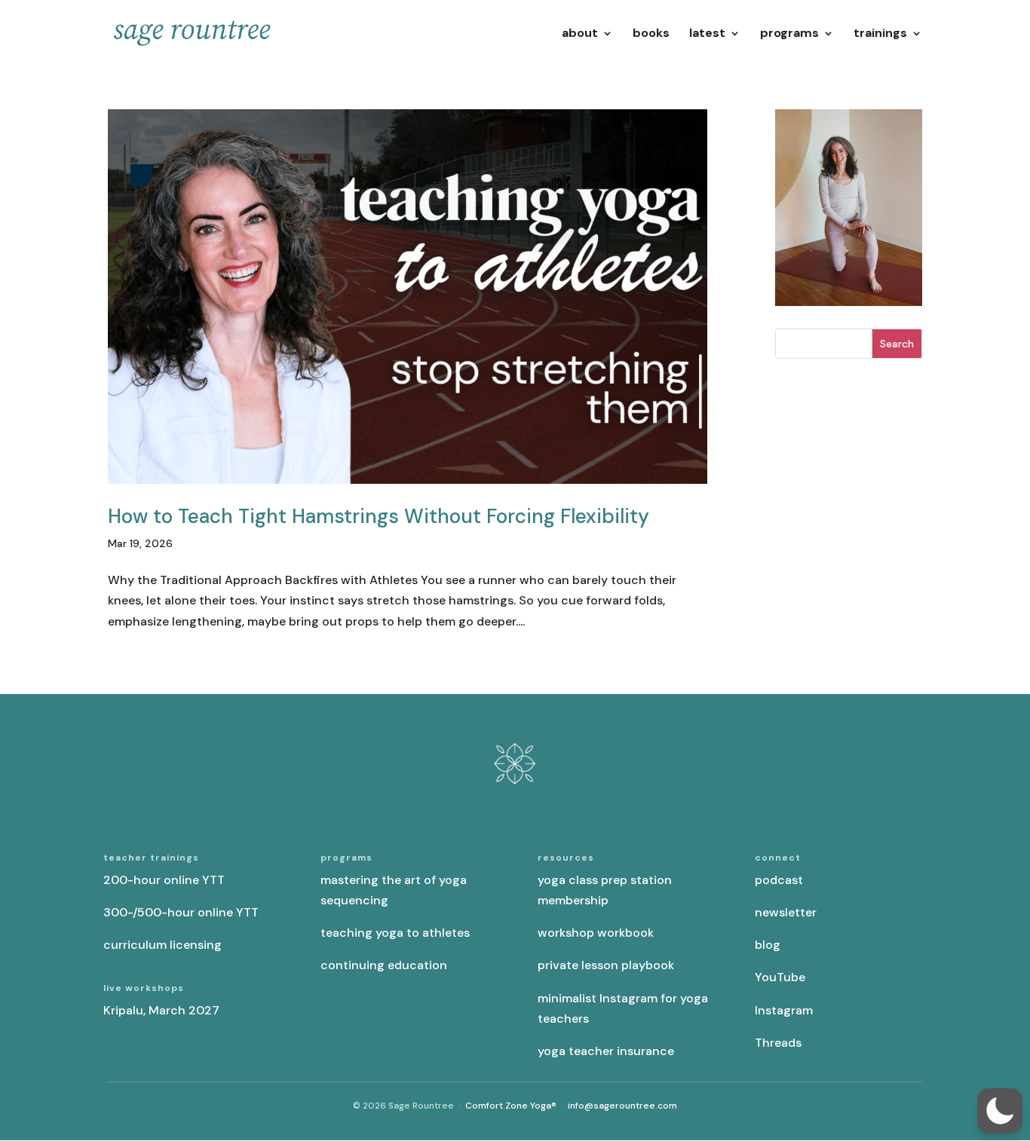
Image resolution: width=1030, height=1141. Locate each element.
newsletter (786, 912)
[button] (999, 1110)
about (580, 34)
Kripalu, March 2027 (161, 1010)
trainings (880, 34)
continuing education (383, 965)
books (651, 34)
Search (897, 343)
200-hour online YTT (164, 880)
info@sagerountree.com (622, 1106)
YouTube (780, 977)
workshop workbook (596, 933)
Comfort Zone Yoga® (510, 1106)
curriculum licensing (162, 945)
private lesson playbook (606, 965)
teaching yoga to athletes (395, 933)
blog (767, 945)
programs (789, 34)
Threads (778, 1043)
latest (707, 34)
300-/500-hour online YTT (181, 912)
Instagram (784, 1010)
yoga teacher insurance (606, 1051)
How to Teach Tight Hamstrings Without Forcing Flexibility (378, 516)
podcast (779, 880)
